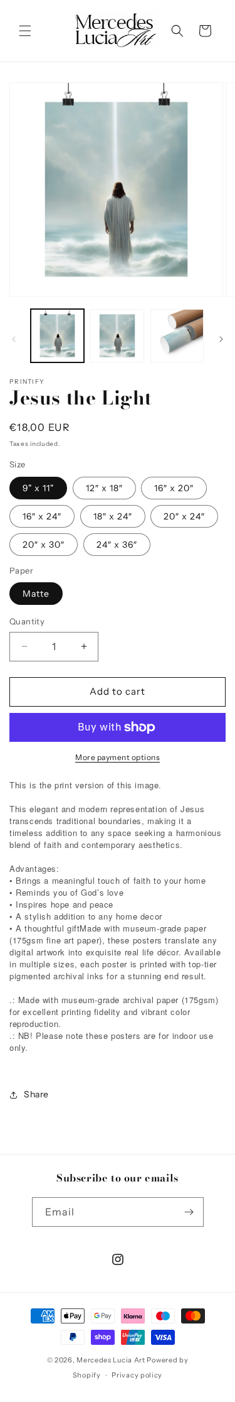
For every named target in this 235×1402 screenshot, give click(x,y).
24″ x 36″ (117, 544)
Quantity (26, 621)
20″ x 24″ (184, 516)
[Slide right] (221, 339)
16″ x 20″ (174, 488)
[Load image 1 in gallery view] (57, 335)
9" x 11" (38, 488)
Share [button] (36, 1094)
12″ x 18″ (104, 488)
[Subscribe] (189, 1212)
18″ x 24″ (112, 516)
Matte (36, 593)
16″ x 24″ (42, 516)
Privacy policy (137, 1375)
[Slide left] (14, 339)
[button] (25, 31)
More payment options (117, 757)
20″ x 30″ (44, 544)
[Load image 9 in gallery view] (117, 335)
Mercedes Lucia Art (110, 1360)
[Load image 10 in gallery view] (177, 335)
